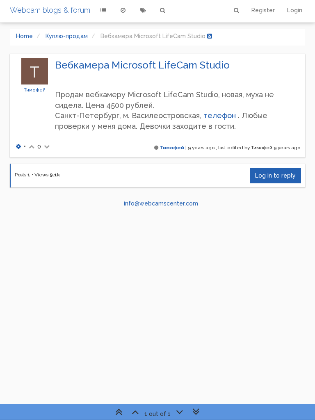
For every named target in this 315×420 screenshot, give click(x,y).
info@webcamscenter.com (161, 203)
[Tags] (143, 10)
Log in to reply (275, 175)
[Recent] (123, 10)
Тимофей (35, 90)
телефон (219, 115)
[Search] (162, 10)
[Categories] (103, 10)
